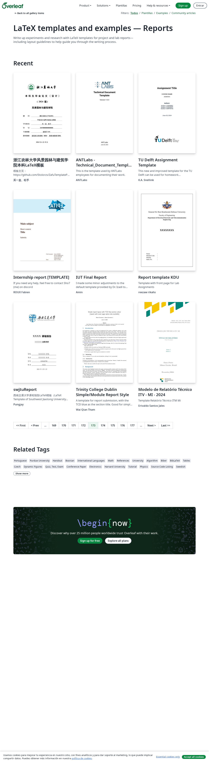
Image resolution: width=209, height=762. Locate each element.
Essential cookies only (168, 756)
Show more (22, 473)
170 (64, 425)
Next (151, 425)
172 (83, 425)
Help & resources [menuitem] (157, 5)
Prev (35, 425)
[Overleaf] (12, 5)
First (21, 425)
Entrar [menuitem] (200, 5)
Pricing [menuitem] (137, 5)
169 (54, 425)
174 (103, 425)
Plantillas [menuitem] (121, 5)
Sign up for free (90, 541)
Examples (162, 13)
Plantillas (147, 13)
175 (113, 425)
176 (122, 425)
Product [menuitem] (84, 5)
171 (73, 425)
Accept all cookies (194, 756)
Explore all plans (118, 541)
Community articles (184, 13)
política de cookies (82, 758)
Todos (134, 13)
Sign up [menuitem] (183, 5)
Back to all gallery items (29, 13)
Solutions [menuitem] (102, 5)
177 (132, 425)
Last (165, 425)
